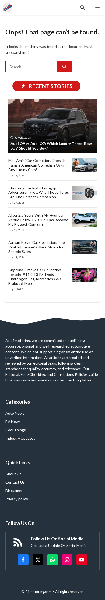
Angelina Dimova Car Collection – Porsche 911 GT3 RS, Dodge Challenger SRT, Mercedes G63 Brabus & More (36, 277)
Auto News (14, 413)
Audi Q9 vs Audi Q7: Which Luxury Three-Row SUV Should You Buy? (51, 145)
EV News (13, 421)
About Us (13, 473)
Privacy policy (16, 499)
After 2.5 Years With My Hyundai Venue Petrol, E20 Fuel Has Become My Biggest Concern (38, 220)
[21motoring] (7, 7)
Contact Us (15, 482)
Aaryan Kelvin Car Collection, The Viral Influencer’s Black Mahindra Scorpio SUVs (36, 247)
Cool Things (15, 430)
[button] (82, 7)
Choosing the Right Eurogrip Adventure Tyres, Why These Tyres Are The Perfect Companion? (38, 192)
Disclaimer (14, 490)
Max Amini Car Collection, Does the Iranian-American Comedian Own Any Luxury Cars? (38, 165)
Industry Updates (20, 438)
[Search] (64, 67)
